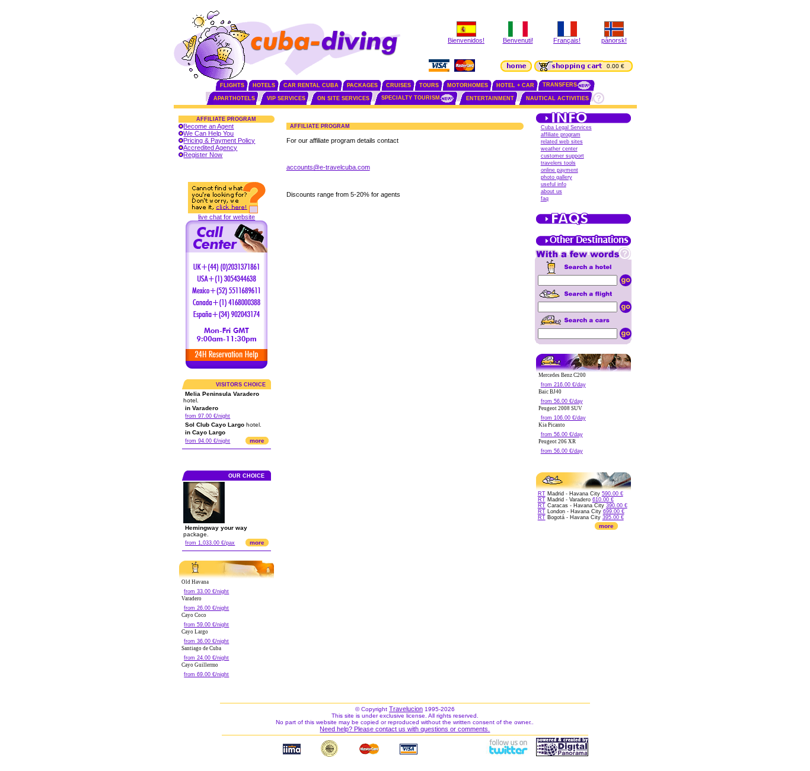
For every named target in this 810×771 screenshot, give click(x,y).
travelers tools (558, 163)
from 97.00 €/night (207, 416)
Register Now (202, 154)
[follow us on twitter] (507, 753)
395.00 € (613, 517)
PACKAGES (362, 85)
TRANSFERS (560, 85)
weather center (559, 149)
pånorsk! (614, 40)
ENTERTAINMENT (490, 98)
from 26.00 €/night (206, 608)
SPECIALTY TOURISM (410, 98)
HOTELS (264, 85)
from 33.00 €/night (206, 591)
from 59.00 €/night (206, 625)
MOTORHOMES (467, 85)
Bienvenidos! (466, 40)
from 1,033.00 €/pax (210, 543)
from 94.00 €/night (207, 441)
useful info (553, 184)
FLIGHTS (232, 85)
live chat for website (226, 216)
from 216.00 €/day (563, 385)
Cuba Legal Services (566, 127)
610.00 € (603, 500)
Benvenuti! (518, 40)
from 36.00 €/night (206, 641)
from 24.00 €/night (206, 658)
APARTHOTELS (234, 98)
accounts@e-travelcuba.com (328, 167)
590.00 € (612, 494)
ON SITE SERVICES (343, 98)
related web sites (562, 142)
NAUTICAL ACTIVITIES (557, 98)
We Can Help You (208, 133)
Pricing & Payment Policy (219, 140)
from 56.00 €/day (562, 401)
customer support (562, 156)
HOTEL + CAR (515, 85)
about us (551, 191)
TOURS (429, 85)
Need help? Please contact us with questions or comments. (405, 728)
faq (544, 198)
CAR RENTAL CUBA (311, 85)
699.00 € (613, 511)
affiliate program (561, 134)
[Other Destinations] (583, 244)
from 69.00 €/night (206, 674)
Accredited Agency (210, 147)
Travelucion (406, 708)
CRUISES (398, 85)
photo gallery (556, 177)
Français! (567, 40)
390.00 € (616, 505)
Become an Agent (208, 126)
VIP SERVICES (286, 98)
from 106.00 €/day (563, 418)
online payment (559, 170)
